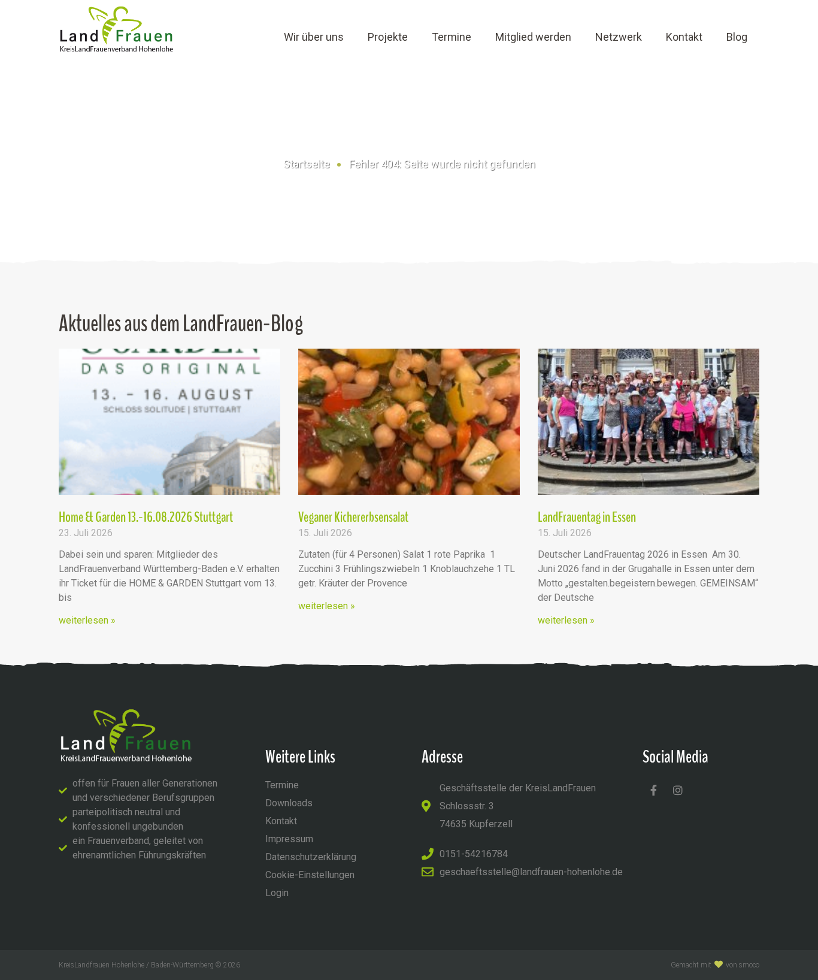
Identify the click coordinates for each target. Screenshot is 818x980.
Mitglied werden (533, 37)
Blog (736, 37)
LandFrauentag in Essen (587, 517)
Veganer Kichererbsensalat (353, 517)
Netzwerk (618, 37)
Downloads (289, 803)
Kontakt (684, 37)
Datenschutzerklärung (310, 857)
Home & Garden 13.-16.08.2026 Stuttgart (146, 517)
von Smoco (742, 965)
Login (277, 893)
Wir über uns (314, 37)
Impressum (289, 839)
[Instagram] (678, 790)
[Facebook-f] (653, 790)
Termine (451, 37)
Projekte (388, 37)
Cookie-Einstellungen (310, 875)
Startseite (306, 164)
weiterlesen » (87, 620)
